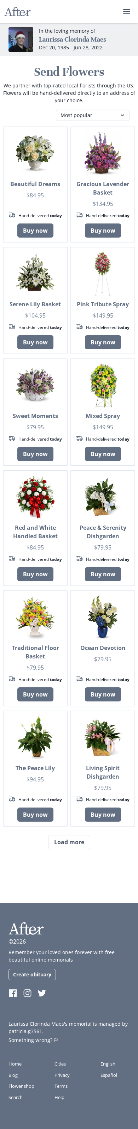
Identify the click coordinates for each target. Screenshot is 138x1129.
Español (108, 1075)
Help (59, 1097)
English (107, 1064)
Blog (13, 1075)
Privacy (62, 1075)
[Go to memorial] (20, 39)
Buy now (35, 230)
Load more (69, 842)
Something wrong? (30, 1040)
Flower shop (21, 1086)
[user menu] (127, 12)
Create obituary (32, 974)
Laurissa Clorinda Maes (72, 39)
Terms (61, 1086)
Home (15, 1064)
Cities (60, 1064)
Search (15, 1097)
